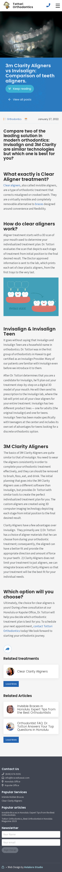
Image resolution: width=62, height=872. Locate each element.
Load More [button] (11, 683)
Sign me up (10, 850)
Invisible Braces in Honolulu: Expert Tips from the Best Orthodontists (28, 813)
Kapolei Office (11, 785)
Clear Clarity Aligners (12, 800)
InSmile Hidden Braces (13, 796)
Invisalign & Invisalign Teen (29, 331)
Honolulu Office (12, 781)
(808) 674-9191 (13, 773)
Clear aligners (11, 185)
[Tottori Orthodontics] (7, 5)
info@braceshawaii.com (17, 777)
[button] (57, 5)
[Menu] (57, 5)
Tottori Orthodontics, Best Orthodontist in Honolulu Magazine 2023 (27, 820)
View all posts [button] (22, 99)
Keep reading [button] (22, 89)
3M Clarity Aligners (25, 446)
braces (39, 204)
